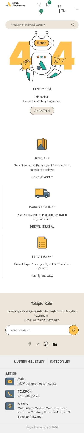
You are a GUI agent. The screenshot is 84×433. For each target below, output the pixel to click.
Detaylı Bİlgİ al (42, 226)
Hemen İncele (42, 177)
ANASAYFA (42, 110)
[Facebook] (29, 344)
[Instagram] (37, 344)
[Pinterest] (46, 344)
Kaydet (74, 330)
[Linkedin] (54, 344)
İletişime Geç (42, 276)
